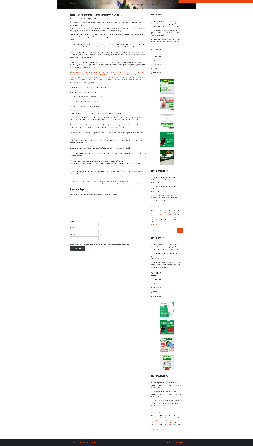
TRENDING (157, 73)
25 (170, 219)
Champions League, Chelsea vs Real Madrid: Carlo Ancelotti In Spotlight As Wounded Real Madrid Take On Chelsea (164, 23)
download (156, 195)
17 (166, 217)
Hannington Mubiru (159, 177)
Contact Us (170, 4)
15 (157, 217)
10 (166, 215)
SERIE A (155, 69)
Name (73, 221)
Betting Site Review (155, 4)
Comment (74, 197)
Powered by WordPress (88, 442)
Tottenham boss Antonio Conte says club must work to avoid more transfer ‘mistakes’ (99, 181)
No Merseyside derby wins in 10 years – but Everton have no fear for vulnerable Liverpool (166, 197)
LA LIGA (155, 60)
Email (72, 228)
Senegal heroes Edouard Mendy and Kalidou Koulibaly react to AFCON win (122, 184)
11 (170, 215)
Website (73, 235)
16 (161, 217)
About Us (140, 4)
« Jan (152, 224)
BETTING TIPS (158, 56)
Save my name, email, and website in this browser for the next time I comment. (99, 244)
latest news (157, 65)
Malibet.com (77, 3)
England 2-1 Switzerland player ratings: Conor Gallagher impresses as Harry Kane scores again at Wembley (165, 41)
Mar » (158, 224)
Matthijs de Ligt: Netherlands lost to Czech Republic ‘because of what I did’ (166, 179)
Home (131, 4)
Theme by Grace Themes (174, 442)
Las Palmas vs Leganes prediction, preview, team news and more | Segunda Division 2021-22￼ (165, 32)
